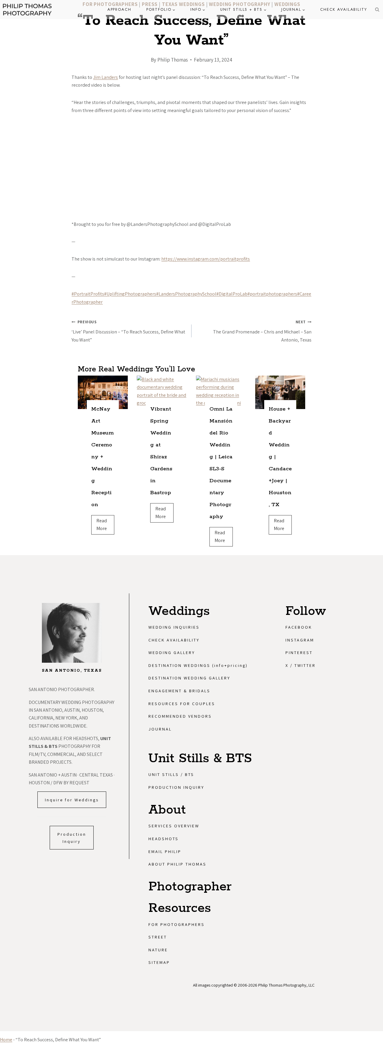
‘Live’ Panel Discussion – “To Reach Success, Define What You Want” (128, 331)
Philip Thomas (172, 59)
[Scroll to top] (376, 957)
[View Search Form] (377, 9)
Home (6, 1039)
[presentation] (103, 392)
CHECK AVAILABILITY (343, 9)
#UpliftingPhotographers (130, 294)
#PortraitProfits (88, 294)
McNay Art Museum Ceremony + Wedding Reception (102, 457)
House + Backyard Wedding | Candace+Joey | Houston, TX (280, 457)
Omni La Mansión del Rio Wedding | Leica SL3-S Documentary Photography (220, 463)
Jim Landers (105, 77)
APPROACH (119, 9)
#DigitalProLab (231, 294)
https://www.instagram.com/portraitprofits (205, 259)
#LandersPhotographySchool (186, 294)
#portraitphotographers (272, 294)
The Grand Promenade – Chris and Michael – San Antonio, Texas (262, 331)
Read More (103, 526)
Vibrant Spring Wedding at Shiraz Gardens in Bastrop (161, 451)
